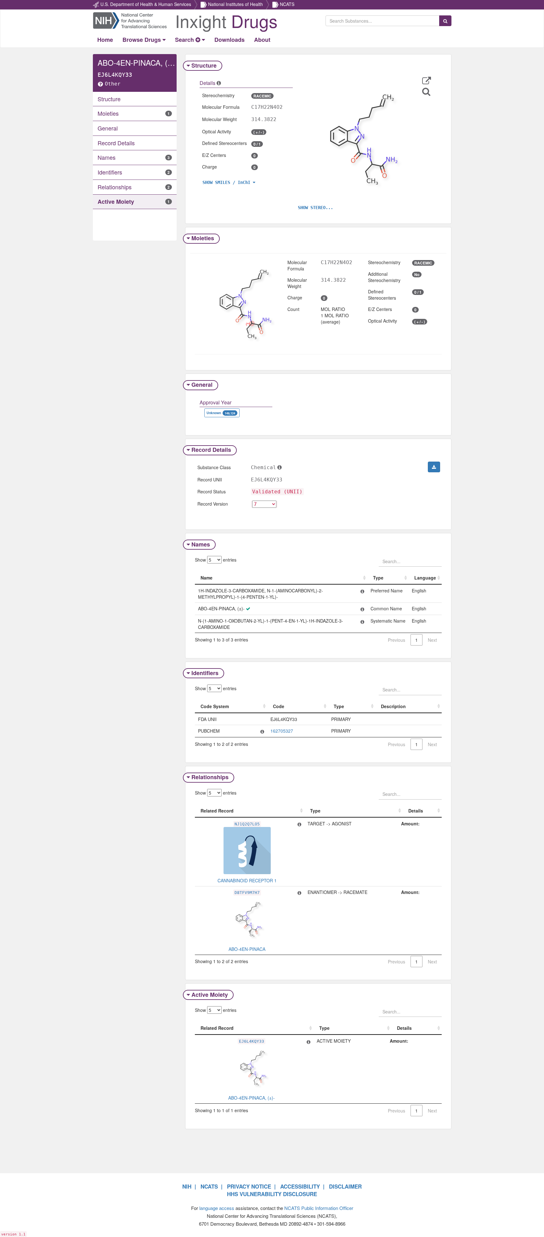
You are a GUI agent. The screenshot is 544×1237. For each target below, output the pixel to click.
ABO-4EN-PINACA (247, 949)
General (202, 384)
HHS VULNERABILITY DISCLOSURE (272, 1194)
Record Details (211, 450)
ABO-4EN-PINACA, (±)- (251, 1098)
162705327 (281, 731)
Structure (204, 65)
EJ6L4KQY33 (251, 1041)
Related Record (217, 810)
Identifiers (205, 673)
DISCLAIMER (345, 1186)
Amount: (410, 823)
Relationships (210, 777)
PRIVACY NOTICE (249, 1186)
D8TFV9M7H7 (247, 892)
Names (201, 544)
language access (216, 1208)
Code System (215, 706)
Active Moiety (210, 994)
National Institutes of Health (235, 4)
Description (393, 706)
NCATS (287, 4)
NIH (186, 1186)
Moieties (203, 238)
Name (206, 577)
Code (278, 706)
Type (378, 577)
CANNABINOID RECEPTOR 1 (247, 880)
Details (415, 810)
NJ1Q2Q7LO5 (247, 824)
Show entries (215, 560)
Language (425, 577)
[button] (426, 80)
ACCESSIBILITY (300, 1186)
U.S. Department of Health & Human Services (145, 4)
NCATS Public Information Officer (318, 1208)
